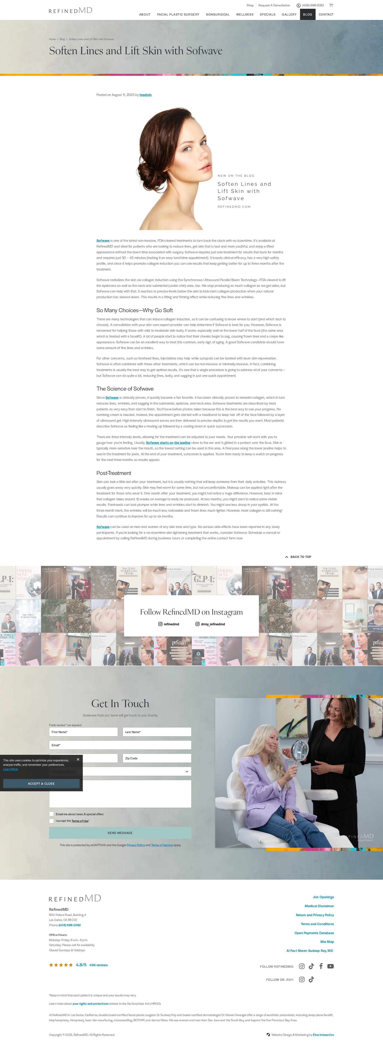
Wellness (245, 14)
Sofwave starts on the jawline (168, 442)
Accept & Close (41, 783)
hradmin (146, 94)
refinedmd (171, 624)
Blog (307, 14)
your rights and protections (91, 1003)
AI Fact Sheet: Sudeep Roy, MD (310, 950)
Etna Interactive (323, 1034)
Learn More (10, 769)
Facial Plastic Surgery (178, 14)
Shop (250, 5)
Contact (326, 14)
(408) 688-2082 (70, 925)
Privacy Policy (136, 845)
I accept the (64, 820)
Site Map (327, 941)
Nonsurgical (218, 14)
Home (52, 39)
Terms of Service (162, 845)
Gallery (289, 14)
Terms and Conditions (317, 923)
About (145, 14)
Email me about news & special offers (80, 814)
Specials (267, 14)
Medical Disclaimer (319, 905)
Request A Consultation (274, 5)
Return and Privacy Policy (315, 914)
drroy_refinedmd (213, 624)
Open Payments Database (314, 932)
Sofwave (103, 240)
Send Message (120, 833)
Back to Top (301, 556)
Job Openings (323, 896)
